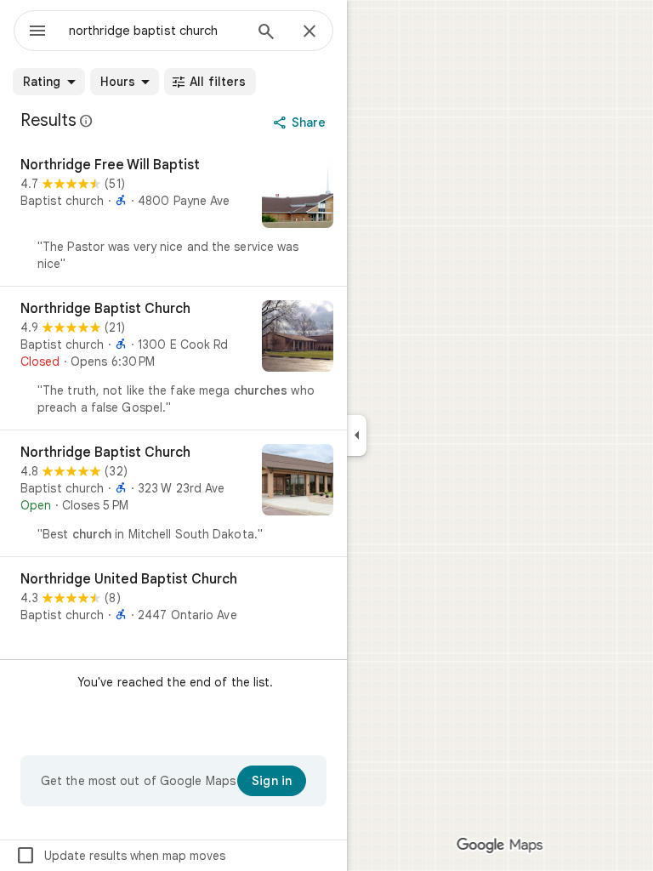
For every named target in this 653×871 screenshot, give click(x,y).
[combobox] (155, 30)
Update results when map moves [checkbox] (120, 855)
